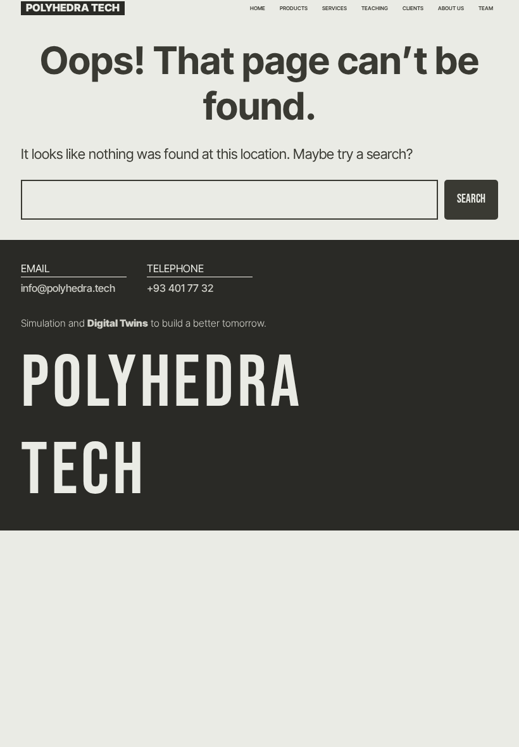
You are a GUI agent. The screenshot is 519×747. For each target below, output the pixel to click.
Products (294, 8)
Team (485, 8)
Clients (413, 8)
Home (257, 8)
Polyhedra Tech (73, 7)
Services (334, 8)
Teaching (374, 8)
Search (471, 199)
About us (451, 8)
